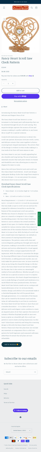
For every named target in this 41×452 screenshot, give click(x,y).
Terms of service (32, 448)
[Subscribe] (35, 372)
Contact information (20, 448)
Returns (6, 398)
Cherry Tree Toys (12, 445)
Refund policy (9, 448)
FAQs (5, 393)
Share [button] (5, 106)
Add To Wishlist (10, 344)
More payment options (20, 101)
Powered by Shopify (22, 445)
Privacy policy (33, 445)
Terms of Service (9, 402)
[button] (4, 8)
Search (6, 389)
